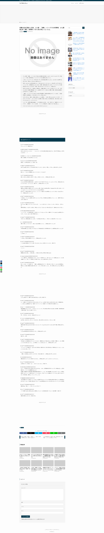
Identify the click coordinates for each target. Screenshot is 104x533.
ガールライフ (56, 529)
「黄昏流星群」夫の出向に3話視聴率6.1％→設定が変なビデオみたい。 (78, 33)
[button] (23, 433)
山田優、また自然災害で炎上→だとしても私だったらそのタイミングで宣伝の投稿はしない (78, 69)
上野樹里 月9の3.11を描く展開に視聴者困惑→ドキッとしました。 (78, 74)
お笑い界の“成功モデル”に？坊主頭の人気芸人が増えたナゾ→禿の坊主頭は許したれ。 (78, 59)
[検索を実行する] (83, 28)
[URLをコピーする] (61, 433)
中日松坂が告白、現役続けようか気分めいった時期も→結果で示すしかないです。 (78, 49)
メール (22, 506)
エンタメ (25, 31)
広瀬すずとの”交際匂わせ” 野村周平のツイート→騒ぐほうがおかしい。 (78, 64)
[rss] (82, 0)
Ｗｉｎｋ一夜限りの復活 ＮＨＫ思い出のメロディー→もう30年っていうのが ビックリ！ (78, 79)
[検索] (83, 0)
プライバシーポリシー (49, 529)
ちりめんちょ (24, 3)
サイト (22, 510)
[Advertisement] (52, 13)
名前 (22, 502)
